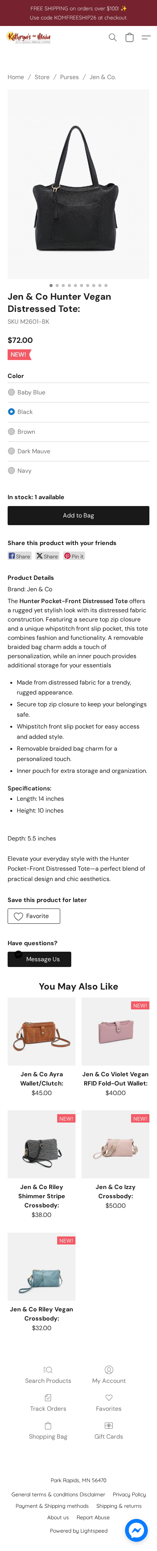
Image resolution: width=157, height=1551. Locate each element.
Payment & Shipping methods (52, 1505)
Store (42, 77)
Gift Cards (109, 1437)
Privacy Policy (129, 1494)
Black (25, 412)
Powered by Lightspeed (78, 1530)
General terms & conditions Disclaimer (58, 1494)
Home (16, 77)
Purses (69, 77)
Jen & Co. (103, 77)
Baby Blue (31, 392)
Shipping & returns (119, 1505)
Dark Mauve (34, 451)
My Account (109, 1381)
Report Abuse (93, 1517)
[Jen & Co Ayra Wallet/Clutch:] (41, 1032)
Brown (26, 432)
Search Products (48, 1381)
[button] (29, 37)
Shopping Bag (48, 1437)
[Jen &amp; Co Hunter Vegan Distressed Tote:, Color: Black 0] (78, 184)
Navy (25, 471)
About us (58, 1517)
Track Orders (48, 1409)
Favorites (109, 1409)
